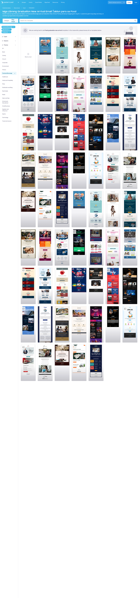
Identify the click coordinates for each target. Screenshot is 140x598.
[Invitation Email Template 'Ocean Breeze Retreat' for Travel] (129, 170)
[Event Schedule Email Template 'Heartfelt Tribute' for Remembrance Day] (28, 132)
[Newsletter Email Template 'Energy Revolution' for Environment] (112, 132)
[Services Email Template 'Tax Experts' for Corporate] (112, 170)
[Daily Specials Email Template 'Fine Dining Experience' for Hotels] (45, 170)
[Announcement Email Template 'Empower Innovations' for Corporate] (62, 55)
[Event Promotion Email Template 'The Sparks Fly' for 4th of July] (45, 132)
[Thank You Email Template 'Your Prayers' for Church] (28, 209)
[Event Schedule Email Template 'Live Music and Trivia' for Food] (112, 93)
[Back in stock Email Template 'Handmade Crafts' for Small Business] (62, 132)
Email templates (7, 8)
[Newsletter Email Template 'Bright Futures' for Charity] (28, 93)
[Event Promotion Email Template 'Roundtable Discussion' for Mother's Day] (79, 93)
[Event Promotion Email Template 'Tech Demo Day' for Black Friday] (45, 93)
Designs (6, 20)
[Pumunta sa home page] (6, 2)
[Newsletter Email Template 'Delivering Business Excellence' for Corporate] (129, 93)
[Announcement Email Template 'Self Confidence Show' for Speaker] (79, 170)
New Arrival (17, 8)
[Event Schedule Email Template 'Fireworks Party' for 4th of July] (79, 132)
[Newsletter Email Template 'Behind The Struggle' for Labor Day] (95, 93)
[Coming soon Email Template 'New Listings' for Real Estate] (28, 170)
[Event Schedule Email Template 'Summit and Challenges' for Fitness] (129, 55)
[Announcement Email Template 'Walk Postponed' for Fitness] (45, 55)
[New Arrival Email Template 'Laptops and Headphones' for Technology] (95, 132)
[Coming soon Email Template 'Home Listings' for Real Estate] (45, 209)
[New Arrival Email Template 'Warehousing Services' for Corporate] (62, 93)
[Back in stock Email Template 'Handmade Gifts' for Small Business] (112, 55)
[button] (15, 36)
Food (24, 8)
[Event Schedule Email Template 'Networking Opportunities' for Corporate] (62, 209)
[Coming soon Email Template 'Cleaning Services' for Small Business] (95, 170)
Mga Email (13, 20)
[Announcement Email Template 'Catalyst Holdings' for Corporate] (95, 55)
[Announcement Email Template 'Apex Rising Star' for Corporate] (129, 132)
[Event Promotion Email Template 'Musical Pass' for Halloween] (62, 170)
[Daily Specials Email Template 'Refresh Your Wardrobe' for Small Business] (79, 55)
